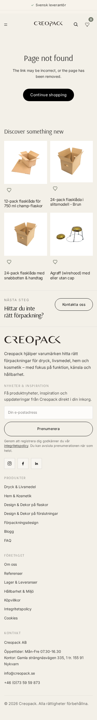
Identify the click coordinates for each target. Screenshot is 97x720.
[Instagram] (9, 463)
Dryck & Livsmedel (20, 486)
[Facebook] (23, 463)
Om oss (10, 564)
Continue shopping (48, 94)
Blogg (9, 531)
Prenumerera (48, 429)
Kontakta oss (73, 304)
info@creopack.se (19, 673)
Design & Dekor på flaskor (26, 504)
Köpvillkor (12, 600)
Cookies (11, 618)
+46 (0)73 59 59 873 (22, 682)
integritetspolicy (16, 446)
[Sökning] (75, 24)
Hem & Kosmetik (18, 496)
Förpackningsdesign (21, 522)
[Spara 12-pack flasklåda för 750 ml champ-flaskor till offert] (9, 190)
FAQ (7, 540)
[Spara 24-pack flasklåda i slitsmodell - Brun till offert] (55, 188)
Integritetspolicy (18, 609)
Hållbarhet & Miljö (19, 591)
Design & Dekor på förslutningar (31, 513)
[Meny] (5, 24)
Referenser (13, 573)
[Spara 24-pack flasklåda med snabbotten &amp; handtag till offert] (9, 262)
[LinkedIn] (36, 463)
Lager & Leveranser (20, 582)
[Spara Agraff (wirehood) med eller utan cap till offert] (55, 262)
